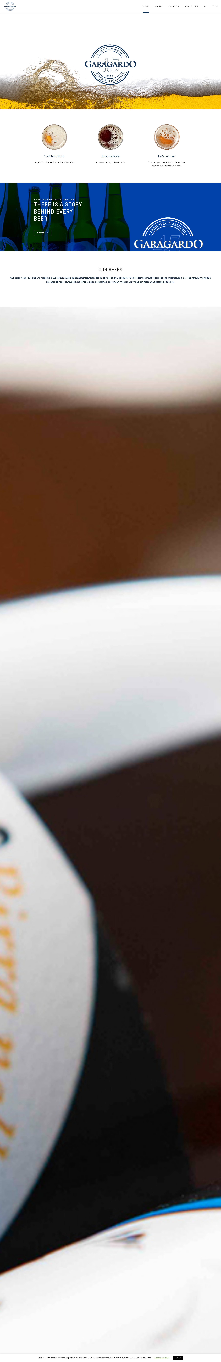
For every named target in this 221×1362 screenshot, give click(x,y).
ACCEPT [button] (177, 1358)
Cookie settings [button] (162, 1357)
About (158, 6)
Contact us (191, 6)
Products (173, 6)
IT (205, 6)
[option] (110, 61)
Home (146, 6)
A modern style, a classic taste (110, 162)
